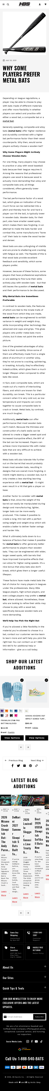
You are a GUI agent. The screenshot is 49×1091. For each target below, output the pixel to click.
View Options (12, 738)
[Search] (8, 4)
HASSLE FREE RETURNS (38, 949)
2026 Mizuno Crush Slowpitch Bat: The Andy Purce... (5, 833)
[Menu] (3, 4)
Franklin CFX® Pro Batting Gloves (10, 721)
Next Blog (36, 760)
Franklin (11, 732)
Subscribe (39, 1017)
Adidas (35, 728)
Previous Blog (15, 760)
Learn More (4, 893)
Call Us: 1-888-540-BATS (24, 1058)
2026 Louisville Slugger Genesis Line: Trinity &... (27, 836)
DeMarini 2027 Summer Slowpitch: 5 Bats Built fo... (16, 835)
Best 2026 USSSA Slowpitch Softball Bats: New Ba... (39, 835)
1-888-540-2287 (38, 934)
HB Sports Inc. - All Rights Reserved (27, 1077)
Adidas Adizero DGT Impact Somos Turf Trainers (35, 717)
